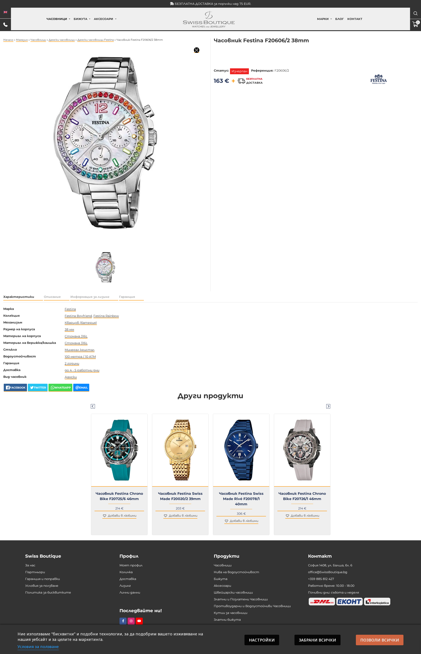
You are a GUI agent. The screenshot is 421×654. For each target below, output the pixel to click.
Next (328, 406)
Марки (323, 19)
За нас (30, 565)
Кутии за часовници (230, 613)
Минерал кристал (80, 350)
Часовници (56, 19)
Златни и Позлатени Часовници (241, 599)
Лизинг (125, 586)
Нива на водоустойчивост (236, 572)
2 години (72, 363)
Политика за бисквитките (48, 592)
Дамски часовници (62, 39)
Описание (52, 297)
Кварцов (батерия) (81, 323)
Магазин (22, 39)
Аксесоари (103, 19)
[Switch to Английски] (5, 12)
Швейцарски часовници (233, 592)
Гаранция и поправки (42, 579)
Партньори (35, 572)
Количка (126, 572)
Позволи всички (379, 640)
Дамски (71, 377)
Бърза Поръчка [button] (121, 489)
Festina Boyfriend (78, 316)
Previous (93, 406)
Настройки (262, 640)
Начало (8, 39)
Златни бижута (227, 620)
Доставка (128, 579)
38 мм (69, 329)
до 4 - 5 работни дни (82, 370)
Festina (70, 309)
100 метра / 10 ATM (80, 357)
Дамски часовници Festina (95, 39)
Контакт (354, 19)
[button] (119, 515)
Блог (339, 19)
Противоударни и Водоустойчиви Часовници (252, 606)
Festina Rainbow (106, 316)
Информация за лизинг (89, 297)
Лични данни (130, 592)
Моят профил (131, 565)
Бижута (80, 19)
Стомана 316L (76, 336)
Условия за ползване (41, 586)
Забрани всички (317, 640)
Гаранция (127, 297)
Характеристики (18, 297)
